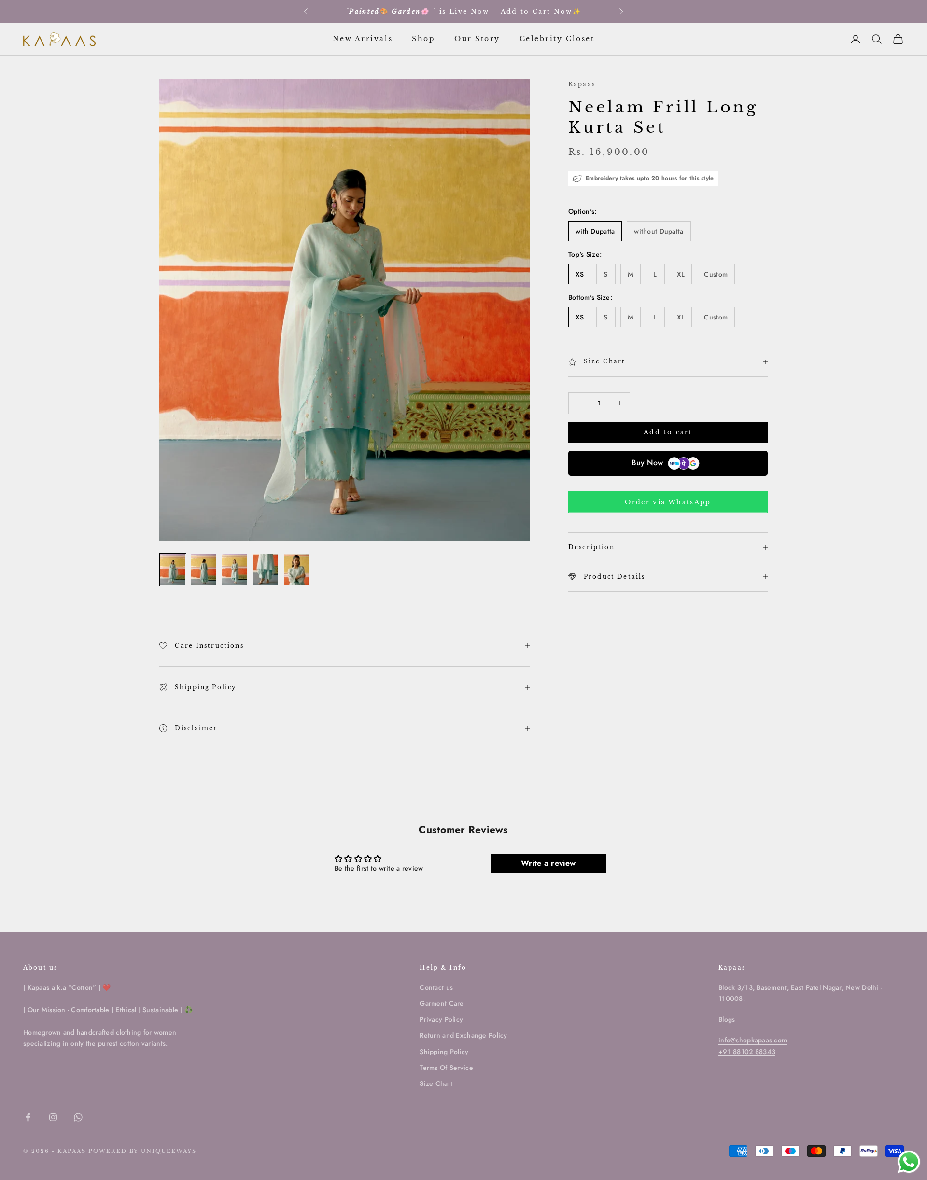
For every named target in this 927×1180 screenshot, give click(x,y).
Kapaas (581, 84)
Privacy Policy (441, 1019)
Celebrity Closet (557, 38)
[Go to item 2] (203, 569)
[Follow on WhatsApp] (78, 1117)
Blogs (726, 1019)
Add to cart (668, 432)
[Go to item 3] (234, 569)
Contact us (436, 987)
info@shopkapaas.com (752, 1040)
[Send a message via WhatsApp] (909, 1162)
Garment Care (442, 1003)
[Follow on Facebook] (28, 1117)
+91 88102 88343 (746, 1051)
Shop (423, 38)
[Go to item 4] (265, 569)
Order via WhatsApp (668, 502)
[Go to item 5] (296, 569)
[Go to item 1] (172, 569)
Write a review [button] (548, 863)
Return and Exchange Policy (463, 1035)
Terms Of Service (446, 1067)
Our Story (477, 38)
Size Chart (436, 1083)
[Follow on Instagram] (53, 1117)
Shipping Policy (444, 1051)
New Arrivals (363, 38)
